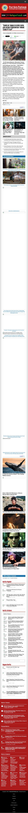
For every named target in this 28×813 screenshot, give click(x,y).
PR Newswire (14, 802)
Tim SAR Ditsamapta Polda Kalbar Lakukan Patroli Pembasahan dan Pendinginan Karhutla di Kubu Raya (13, 140)
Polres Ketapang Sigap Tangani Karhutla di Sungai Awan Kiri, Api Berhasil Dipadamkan (15, 643)
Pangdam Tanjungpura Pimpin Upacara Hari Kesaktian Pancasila (14, 330)
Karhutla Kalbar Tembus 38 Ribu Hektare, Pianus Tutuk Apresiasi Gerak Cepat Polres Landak (15, 634)
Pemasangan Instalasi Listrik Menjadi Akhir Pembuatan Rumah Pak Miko (14, 185)
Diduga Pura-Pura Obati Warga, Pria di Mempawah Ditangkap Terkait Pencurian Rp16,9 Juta (16, 655)
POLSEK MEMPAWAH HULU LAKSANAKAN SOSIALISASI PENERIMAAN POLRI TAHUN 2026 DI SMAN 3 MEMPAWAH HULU (16, 692)
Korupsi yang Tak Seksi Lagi (13, 667)
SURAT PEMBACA (14, 805)
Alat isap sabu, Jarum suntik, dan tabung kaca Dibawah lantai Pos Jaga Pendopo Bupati (16, 595)
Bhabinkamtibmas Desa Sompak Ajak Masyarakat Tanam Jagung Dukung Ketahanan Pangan (14, 436)
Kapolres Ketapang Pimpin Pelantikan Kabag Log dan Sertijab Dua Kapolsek (15, 711)
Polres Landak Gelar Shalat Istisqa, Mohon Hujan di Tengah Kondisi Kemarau (16, 618)
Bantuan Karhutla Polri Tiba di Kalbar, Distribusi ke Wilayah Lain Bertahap (15, 647)
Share (4, 36)
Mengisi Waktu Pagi (11, 600)
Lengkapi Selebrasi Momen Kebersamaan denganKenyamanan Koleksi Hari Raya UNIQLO (16, 585)
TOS (14, 800)
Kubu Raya (8, 104)
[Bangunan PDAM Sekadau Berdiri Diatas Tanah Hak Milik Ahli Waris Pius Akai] (14, 783)
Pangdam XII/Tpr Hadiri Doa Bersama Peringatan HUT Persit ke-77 (16, 737)
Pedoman (14, 798)
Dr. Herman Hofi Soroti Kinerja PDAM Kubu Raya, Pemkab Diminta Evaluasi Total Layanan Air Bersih (14, 149)
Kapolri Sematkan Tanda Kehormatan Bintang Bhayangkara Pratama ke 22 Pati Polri (16, 680)
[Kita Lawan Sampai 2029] (23, 760)
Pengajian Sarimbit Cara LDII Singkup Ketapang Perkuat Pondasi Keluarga (16, 651)
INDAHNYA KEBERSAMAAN (14, 211)
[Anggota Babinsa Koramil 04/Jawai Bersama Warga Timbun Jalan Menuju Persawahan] (14, 768)
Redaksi (14, 796)
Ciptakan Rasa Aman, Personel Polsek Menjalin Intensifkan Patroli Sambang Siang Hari (15, 742)
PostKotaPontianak (20, 33)
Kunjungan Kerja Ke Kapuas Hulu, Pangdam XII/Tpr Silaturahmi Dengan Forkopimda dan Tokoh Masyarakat (14, 336)
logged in (8, 578)
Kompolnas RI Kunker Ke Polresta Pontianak (14, 590)
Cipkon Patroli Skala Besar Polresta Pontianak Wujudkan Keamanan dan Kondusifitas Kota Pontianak (15, 673)
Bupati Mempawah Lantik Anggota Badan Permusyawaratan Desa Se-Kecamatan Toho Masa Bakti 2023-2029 (14, 453)
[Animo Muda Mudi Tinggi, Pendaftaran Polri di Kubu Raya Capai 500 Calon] (23, 783)
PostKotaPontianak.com (13, 791)
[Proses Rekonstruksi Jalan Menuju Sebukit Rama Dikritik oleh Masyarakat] (4, 783)
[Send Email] (20, 36)
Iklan (14, 809)
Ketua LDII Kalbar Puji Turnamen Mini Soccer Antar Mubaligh (15, 605)
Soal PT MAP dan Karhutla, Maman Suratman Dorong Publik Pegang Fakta (16, 622)
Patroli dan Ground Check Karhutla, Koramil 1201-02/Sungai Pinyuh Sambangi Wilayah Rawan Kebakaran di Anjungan (16, 630)
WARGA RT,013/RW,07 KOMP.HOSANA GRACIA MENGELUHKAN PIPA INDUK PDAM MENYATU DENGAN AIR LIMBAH (15, 748)
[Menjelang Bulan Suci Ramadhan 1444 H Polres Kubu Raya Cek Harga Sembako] (23, 775)
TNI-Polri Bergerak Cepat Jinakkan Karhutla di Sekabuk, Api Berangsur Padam (14, 706)
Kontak (14, 811)
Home (14, 794)
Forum (14, 807)
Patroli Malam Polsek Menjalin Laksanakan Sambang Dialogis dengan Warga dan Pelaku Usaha (14, 170)
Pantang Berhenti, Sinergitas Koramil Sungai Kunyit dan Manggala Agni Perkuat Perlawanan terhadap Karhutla (16, 639)
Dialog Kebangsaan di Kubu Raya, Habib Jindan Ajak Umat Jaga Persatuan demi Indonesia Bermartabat (13, 146)
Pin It (11, 36)
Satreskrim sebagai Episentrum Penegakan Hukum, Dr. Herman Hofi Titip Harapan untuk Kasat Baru (13, 152)
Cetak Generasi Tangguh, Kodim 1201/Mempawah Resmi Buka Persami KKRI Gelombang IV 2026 (14, 730)
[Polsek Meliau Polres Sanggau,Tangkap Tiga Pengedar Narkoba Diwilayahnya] (23, 768)
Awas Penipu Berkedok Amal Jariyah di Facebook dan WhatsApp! (15, 686)
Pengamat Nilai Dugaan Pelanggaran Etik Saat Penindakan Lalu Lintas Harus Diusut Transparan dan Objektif (13, 143)
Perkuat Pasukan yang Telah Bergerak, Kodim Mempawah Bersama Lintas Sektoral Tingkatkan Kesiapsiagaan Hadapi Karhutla (14, 716)
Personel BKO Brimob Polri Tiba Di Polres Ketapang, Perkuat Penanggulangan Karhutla (15, 626)
